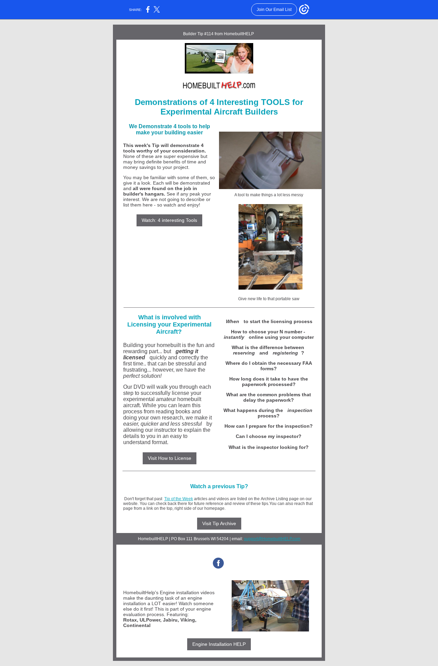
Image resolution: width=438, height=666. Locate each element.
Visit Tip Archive (219, 523)
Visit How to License (169, 458)
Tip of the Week (178, 498)
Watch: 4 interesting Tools (169, 220)
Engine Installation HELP (219, 644)
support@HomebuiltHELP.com (272, 538)
